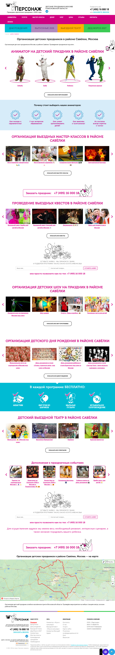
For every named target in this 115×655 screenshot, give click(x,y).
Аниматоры (12, 17)
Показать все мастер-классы (57, 173)
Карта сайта (67, 629)
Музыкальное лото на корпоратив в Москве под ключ (18, 365)
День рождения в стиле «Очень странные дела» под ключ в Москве (44, 365)
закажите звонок (101, 12)
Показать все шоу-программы (57, 323)
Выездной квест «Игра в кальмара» (53, 628)
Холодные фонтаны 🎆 (65, 481)
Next (109, 68)
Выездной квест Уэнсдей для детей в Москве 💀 (44, 226)
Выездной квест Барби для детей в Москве (18, 226)
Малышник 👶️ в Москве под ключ (18, 441)
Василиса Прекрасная (44, 440)
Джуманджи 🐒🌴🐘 (70, 225)
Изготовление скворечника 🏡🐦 (18, 163)
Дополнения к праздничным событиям (57, 462)
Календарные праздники (35, 638)
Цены (71, 17)
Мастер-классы (38, 17)
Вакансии (66, 637)
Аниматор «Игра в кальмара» (53, 623)
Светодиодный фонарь (97, 162)
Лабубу (20, 86)
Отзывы (81, 17)
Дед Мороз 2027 (36, 631)
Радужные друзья (95, 86)
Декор (52, 17)
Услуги (24, 17)
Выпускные (34, 624)
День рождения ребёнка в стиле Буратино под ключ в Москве (70, 365)
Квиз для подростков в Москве (97, 226)
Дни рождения (35, 627)
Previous (5, 68)
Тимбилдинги (35, 642)
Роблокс (70, 86)
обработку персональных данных (79, 645)
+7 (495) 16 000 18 (99, 9)
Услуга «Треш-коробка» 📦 (71, 313)
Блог (61, 17)
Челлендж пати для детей (97, 313)
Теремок (71, 440)
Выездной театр (36, 629)
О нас (65, 624)
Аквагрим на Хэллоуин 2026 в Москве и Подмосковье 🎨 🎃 (32, 483)
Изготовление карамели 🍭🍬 (44, 163)
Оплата (10, 22)
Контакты (93, 17)
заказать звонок (21, 632)
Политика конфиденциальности (70, 632)
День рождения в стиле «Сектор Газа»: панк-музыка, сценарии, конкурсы (97, 365)
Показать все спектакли (57, 450)
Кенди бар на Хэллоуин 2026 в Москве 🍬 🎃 (49, 482)
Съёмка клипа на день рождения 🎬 (83, 481)
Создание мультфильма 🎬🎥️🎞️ (70, 163)
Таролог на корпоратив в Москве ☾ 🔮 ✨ (16, 482)
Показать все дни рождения (57, 376)
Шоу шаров (44, 313)
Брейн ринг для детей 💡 (99, 481)
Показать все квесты (57, 236)
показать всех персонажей (58, 95)
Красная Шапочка (97, 440)
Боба (45, 86)
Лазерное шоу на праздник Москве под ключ (18, 314)
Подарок (33, 622)
